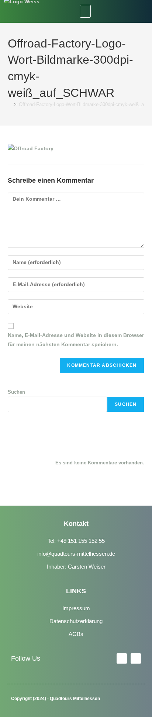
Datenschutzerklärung (76, 621)
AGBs (76, 634)
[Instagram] (129, 11)
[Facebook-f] (122, 658)
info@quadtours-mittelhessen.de (76, 554)
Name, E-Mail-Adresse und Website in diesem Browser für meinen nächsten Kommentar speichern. (76, 339)
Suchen (16, 392)
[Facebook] (113, 11)
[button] (85, 11)
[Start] (9, 104)
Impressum (76, 608)
